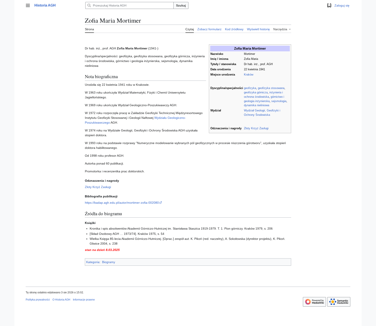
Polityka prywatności (38, 299)
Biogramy (108, 262)
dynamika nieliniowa (256, 105)
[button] (27, 5)
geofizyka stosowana (271, 88)
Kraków (248, 74)
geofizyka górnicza (256, 92)
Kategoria (92, 262)
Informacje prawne (84, 299)
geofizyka (250, 88)
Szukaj (181, 5)
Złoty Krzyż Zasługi (256, 128)
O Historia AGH (61, 299)
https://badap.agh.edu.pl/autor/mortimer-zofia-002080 (122, 202)
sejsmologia (278, 101)
